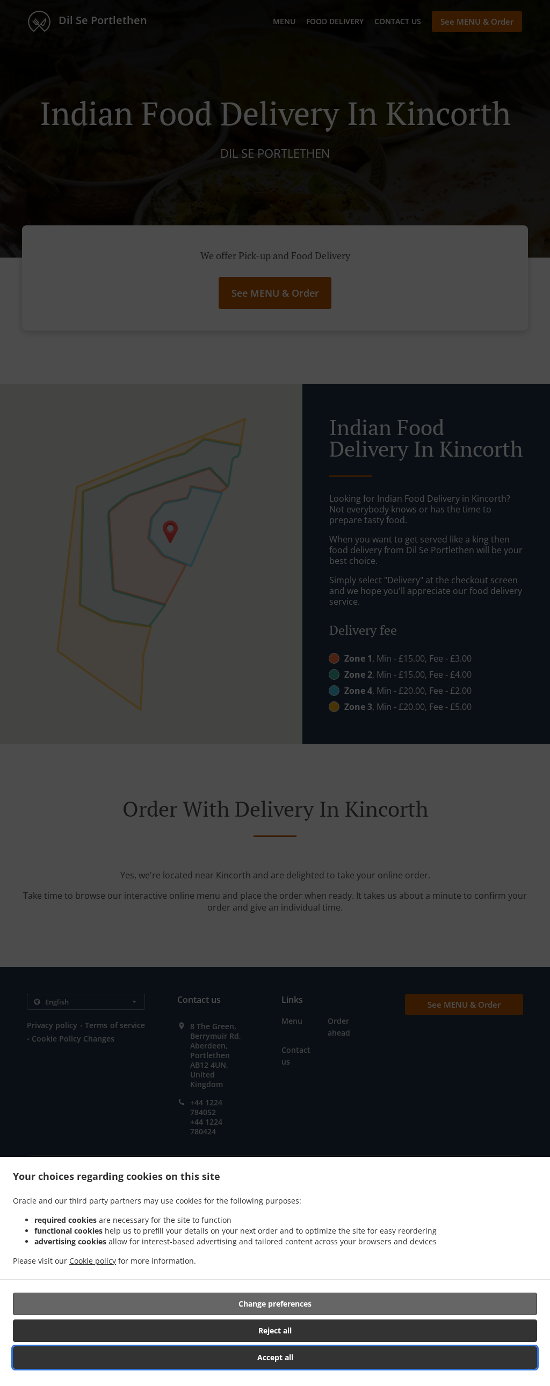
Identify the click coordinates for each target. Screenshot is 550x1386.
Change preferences (275, 1304)
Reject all (275, 1330)
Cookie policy (92, 1261)
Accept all (275, 1357)
